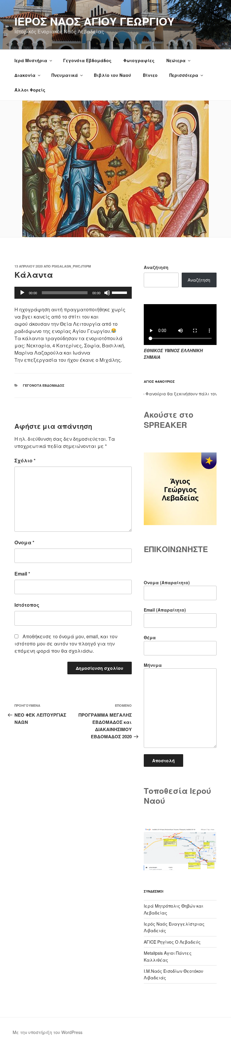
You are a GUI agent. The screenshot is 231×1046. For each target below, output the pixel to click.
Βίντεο (150, 75)
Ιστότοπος (26, 604)
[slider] (120, 292)
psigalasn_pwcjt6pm (71, 266)
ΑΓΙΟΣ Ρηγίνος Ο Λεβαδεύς (172, 942)
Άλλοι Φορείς (29, 90)
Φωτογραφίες (139, 60)
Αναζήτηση (156, 267)
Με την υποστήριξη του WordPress (47, 1032)
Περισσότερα (183, 75)
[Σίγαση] (107, 293)
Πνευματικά (64, 75)
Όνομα (24, 542)
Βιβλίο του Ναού (112, 75)
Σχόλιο (24, 460)
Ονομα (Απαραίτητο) (167, 582)
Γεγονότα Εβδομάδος (87, 60)
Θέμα (150, 637)
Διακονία (24, 75)
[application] (73, 293)
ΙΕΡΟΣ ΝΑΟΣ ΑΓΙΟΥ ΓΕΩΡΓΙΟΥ (94, 21)
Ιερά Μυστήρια (30, 60)
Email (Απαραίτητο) (165, 610)
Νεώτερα (176, 60)
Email (22, 573)
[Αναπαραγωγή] (22, 293)
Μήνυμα (153, 665)
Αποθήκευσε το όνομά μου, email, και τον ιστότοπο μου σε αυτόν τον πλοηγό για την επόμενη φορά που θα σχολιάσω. (65, 643)
